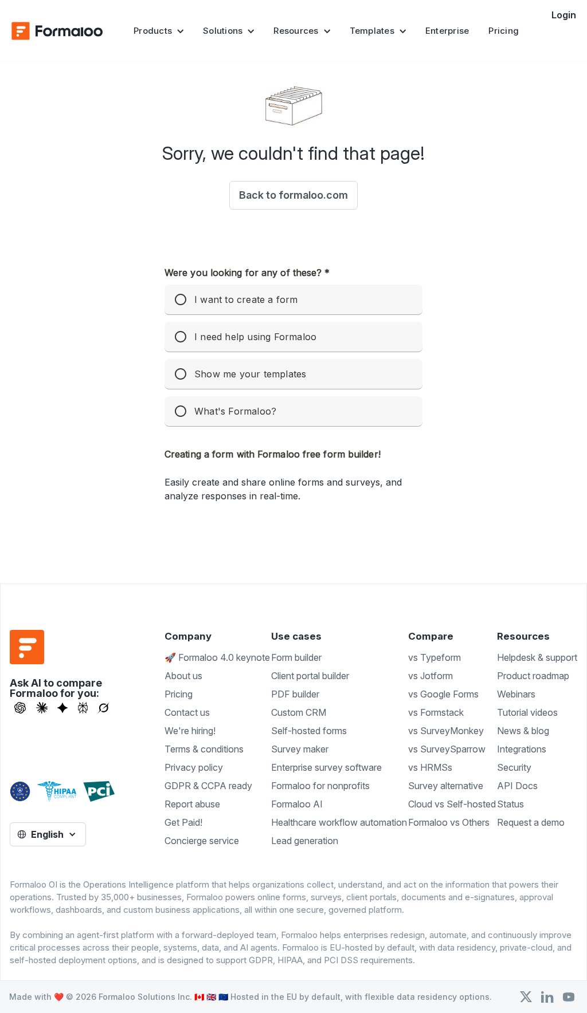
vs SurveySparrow (447, 749)
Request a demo (531, 822)
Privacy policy (194, 767)
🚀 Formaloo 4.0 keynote (217, 657)
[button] (158, 30)
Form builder (296, 657)
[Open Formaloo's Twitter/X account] (525, 997)
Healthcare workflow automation (339, 822)
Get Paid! (183, 822)
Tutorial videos (527, 712)
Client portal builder (310, 675)
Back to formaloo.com (293, 195)
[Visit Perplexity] (83, 708)
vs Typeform (434, 657)
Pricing (503, 30)
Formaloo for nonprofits (320, 785)
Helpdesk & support (537, 657)
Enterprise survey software (326, 767)
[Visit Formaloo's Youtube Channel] (568, 997)
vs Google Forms (443, 694)
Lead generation (304, 840)
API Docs (517, 785)
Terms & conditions (204, 749)
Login (563, 15)
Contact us (187, 712)
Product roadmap (533, 675)
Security (514, 767)
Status (510, 804)
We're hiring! (190, 730)
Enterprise (447, 30)
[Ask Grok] (103, 708)
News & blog (523, 730)
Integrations (521, 749)
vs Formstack (436, 712)
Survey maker (299, 749)
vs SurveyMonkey (446, 730)
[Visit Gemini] (62, 708)
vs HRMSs (430, 767)
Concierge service (202, 840)
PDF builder (295, 694)
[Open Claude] (42, 708)
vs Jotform (430, 675)
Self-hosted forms (309, 730)
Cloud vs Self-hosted (452, 804)
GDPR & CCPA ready (208, 785)
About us (183, 675)
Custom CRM (298, 712)
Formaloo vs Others (449, 822)
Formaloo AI (297, 804)
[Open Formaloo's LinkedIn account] (547, 997)
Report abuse (192, 804)
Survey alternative (445, 785)
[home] (57, 30)
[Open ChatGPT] (20, 708)
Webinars (516, 694)
